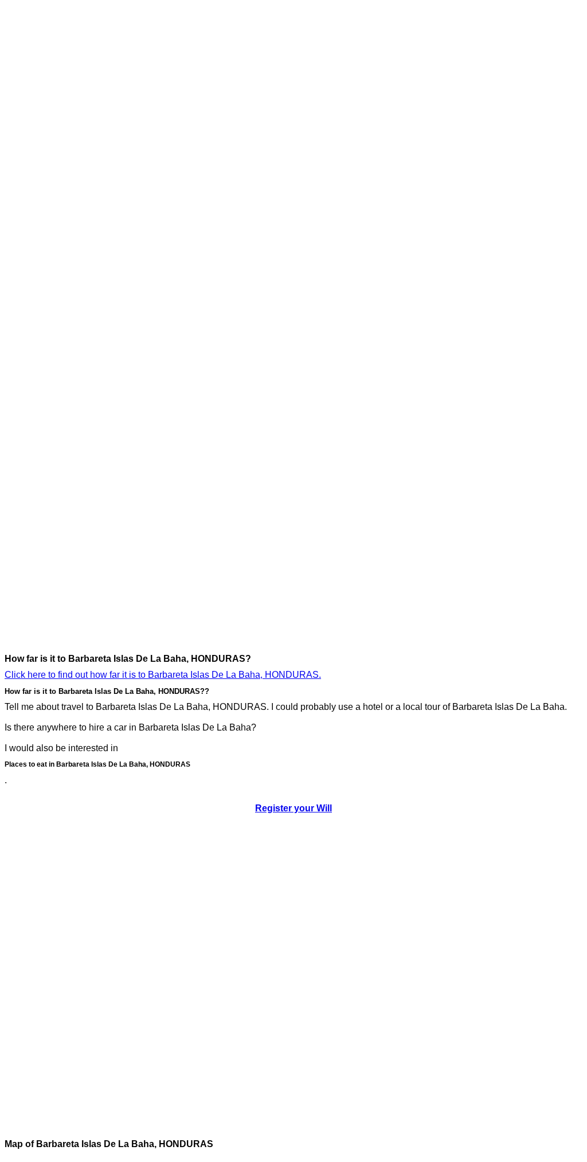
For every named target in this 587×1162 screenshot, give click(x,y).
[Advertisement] (50, 176)
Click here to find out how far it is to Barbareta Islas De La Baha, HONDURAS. (163, 675)
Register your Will (293, 808)
